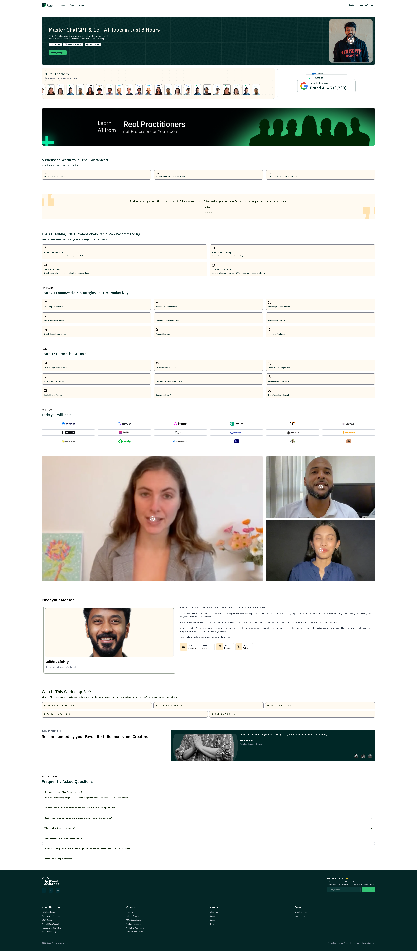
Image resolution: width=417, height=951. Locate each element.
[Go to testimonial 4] (211, 212)
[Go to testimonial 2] (207, 212)
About (81, 5)
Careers (213, 920)
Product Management (50, 924)
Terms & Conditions (368, 943)
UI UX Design (47, 920)
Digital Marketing (48, 912)
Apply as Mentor (366, 5)
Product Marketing (49, 932)
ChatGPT (129, 912)
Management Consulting (51, 928)
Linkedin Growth (132, 916)
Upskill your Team (67, 5)
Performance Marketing (51, 916)
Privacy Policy (343, 943)
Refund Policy (355, 943)
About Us (214, 912)
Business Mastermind (134, 932)
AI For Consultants (133, 920)
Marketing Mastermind (135, 928)
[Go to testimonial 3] (209, 212)
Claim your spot (57, 53)
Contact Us (214, 916)
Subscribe (368, 890)
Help (212, 924)
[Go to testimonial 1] (205, 212)
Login (351, 5)
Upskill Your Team (302, 912)
